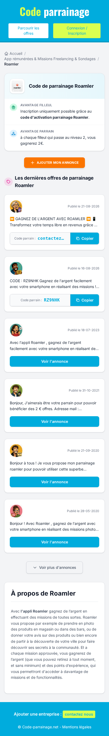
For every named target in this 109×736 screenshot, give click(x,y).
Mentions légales (76, 727)
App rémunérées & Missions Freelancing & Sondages (50, 58)
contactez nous (79, 714)
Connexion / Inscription (77, 31)
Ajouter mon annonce (58, 163)
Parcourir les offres (28, 31)
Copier (87, 238)
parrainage (54, 11)
